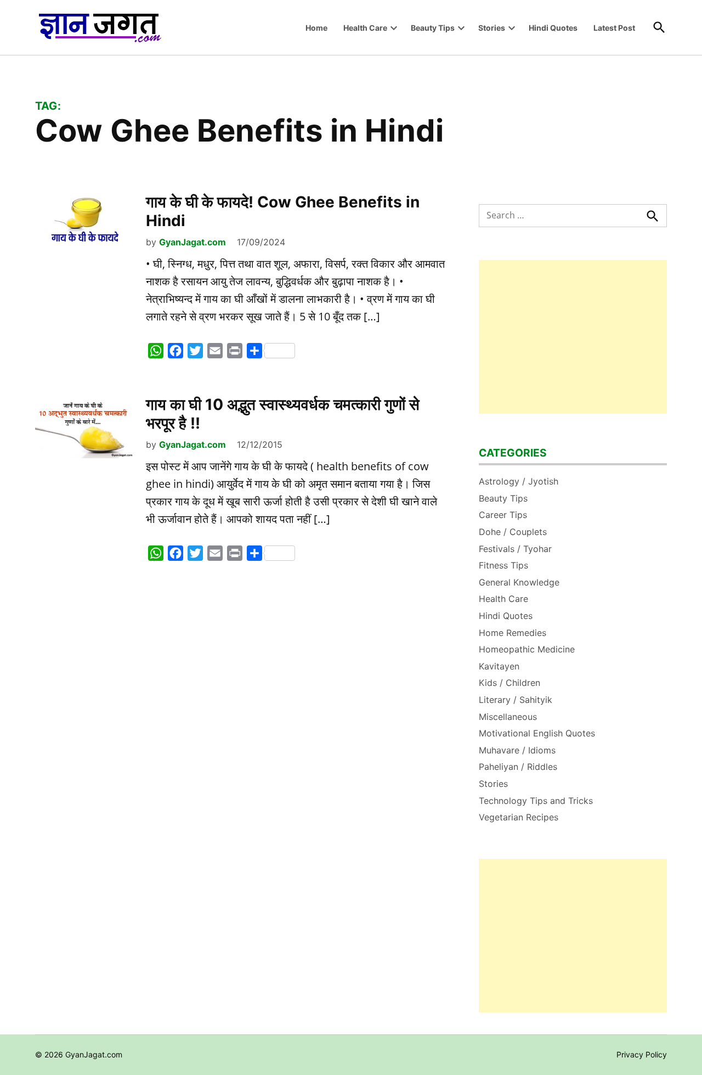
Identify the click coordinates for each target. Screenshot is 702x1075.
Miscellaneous (508, 716)
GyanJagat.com (192, 242)
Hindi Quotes (553, 27)
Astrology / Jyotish (518, 481)
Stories (491, 27)
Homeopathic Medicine (527, 649)
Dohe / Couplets (513, 531)
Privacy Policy (641, 1054)
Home (316, 27)
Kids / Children (509, 682)
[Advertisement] (573, 337)
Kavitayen (499, 666)
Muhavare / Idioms (517, 750)
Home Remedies (512, 632)
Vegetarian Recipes (518, 817)
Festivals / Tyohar (515, 548)
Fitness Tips (503, 565)
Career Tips (503, 514)
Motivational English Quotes (537, 733)
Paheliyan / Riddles (518, 766)
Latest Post (614, 27)
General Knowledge (519, 582)
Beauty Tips (433, 27)
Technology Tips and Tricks (536, 800)
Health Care (365, 27)
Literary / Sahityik (515, 699)
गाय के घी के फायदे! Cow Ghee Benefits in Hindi (283, 211)
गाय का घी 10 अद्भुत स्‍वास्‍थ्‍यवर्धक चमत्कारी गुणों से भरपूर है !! (283, 413)
